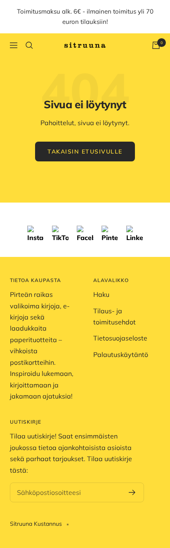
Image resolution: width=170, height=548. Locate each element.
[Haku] (29, 45)
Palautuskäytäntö (120, 354)
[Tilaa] (132, 492)
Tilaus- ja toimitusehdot (114, 316)
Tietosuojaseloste (120, 338)
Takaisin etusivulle (85, 151)
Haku (101, 294)
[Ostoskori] (156, 45)
